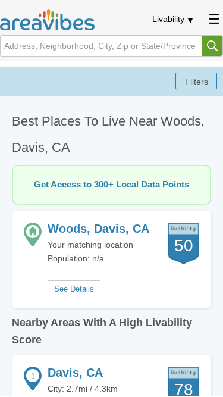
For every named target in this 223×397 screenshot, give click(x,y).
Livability (168, 19)
